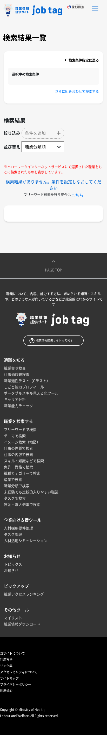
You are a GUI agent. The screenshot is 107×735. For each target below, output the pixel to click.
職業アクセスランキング (24, 594)
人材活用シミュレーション (26, 540)
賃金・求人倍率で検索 (22, 504)
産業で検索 (13, 479)
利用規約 (6, 690)
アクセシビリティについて (18, 672)
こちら (77, 195)
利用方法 (6, 659)
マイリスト (13, 617)
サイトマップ (9, 678)
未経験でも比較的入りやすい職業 (31, 491)
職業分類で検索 (16, 485)
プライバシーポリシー (15, 684)
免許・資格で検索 (18, 466)
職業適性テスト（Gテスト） (27, 380)
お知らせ (11, 570)
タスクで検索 (15, 498)
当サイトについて (12, 653)
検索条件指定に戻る (83, 59)
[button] (43, 133)
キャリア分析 (15, 399)
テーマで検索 (15, 435)
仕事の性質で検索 (18, 448)
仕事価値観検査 (16, 374)
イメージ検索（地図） (22, 441)
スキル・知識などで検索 (24, 460)
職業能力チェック (18, 405)
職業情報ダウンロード (22, 624)
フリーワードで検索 (20, 429)
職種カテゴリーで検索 (22, 473)
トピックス (13, 564)
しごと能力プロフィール (24, 386)
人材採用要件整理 (18, 528)
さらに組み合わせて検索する (77, 91)
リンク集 (6, 665)
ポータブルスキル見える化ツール (31, 393)
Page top (53, 269)
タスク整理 (13, 534)
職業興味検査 (15, 368)
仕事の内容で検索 (18, 454)
